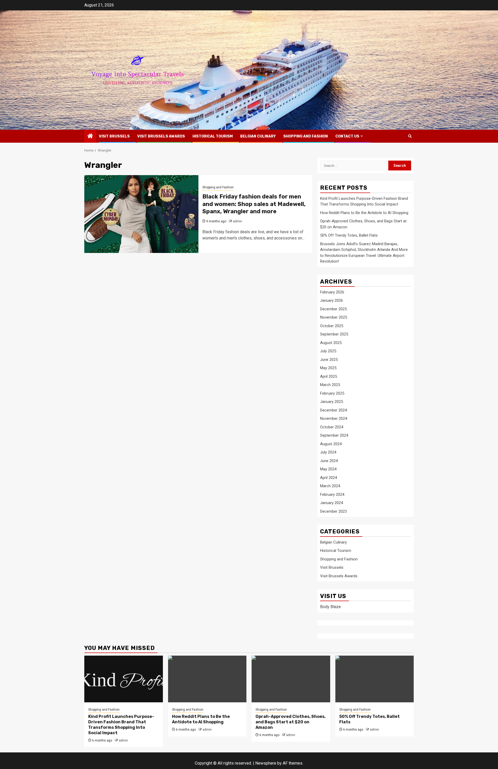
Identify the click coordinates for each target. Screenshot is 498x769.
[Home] (90, 136)
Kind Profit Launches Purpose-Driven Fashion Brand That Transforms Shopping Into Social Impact (121, 724)
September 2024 (334, 435)
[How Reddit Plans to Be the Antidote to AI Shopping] (207, 679)
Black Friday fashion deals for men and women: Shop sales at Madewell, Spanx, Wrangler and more (254, 204)
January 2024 (331, 502)
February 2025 (332, 393)
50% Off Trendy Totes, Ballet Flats (349, 235)
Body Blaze (330, 606)
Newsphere (265, 763)
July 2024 (328, 452)
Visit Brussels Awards (161, 136)
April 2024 (328, 477)
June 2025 (329, 359)
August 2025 (331, 342)
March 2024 (330, 486)
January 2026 (331, 300)
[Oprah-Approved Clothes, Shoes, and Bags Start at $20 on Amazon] (291, 679)
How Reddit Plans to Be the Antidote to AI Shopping (364, 212)
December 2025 (333, 309)
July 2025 (328, 351)
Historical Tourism (212, 136)
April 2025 (328, 376)
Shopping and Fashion (305, 136)
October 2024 (331, 427)
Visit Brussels (114, 136)
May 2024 (328, 469)
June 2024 (329, 460)
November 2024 (333, 418)
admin (237, 221)
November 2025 (333, 317)
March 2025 (330, 384)
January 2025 (331, 401)
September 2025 (334, 334)
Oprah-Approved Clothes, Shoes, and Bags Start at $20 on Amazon (290, 722)
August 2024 (331, 444)
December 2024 (333, 410)
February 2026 (332, 292)
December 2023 (333, 511)
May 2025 (328, 368)
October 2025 (331, 326)
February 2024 (332, 494)
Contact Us (347, 136)
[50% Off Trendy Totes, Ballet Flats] (374, 679)
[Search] (410, 136)
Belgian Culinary (258, 136)
